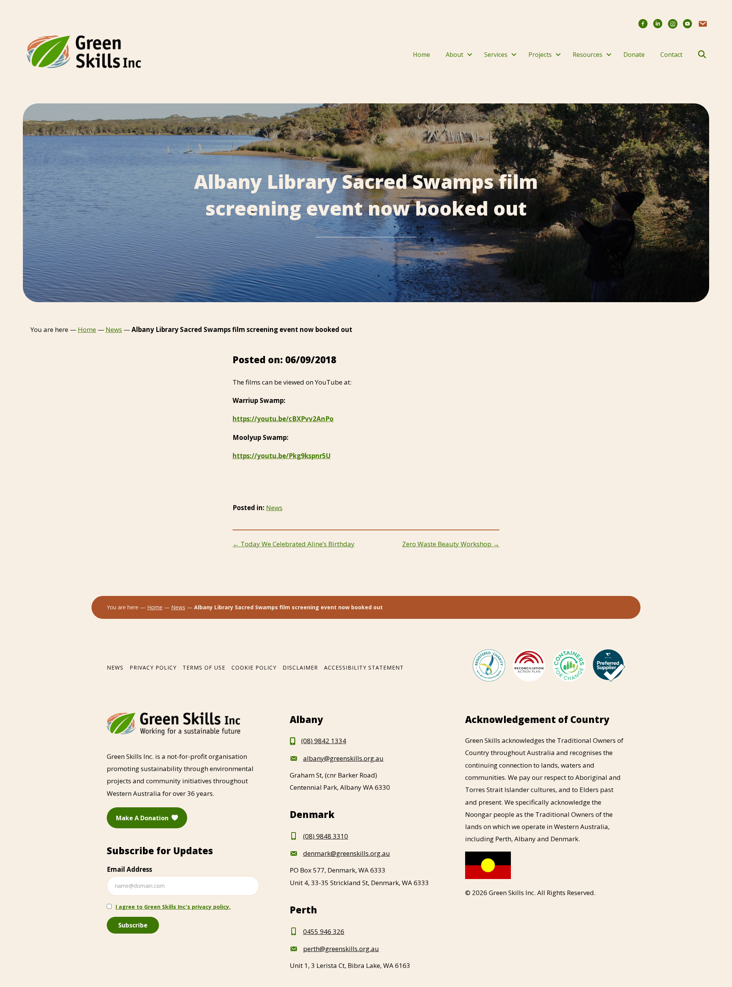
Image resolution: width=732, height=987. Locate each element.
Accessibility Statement (364, 667)
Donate (634, 54)
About (454, 54)
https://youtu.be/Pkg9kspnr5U (282, 455)
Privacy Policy (153, 667)
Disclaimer (300, 667)
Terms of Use (204, 667)
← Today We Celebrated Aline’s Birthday (294, 543)
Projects (540, 54)
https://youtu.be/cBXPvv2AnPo (283, 418)
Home (421, 54)
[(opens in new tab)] (489, 664)
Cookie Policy (253, 667)
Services (495, 54)
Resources (587, 54)
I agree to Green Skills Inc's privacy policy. (173, 906)
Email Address (129, 869)
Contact (671, 54)
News (274, 507)
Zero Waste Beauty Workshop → (450, 543)
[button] (469, 54)
